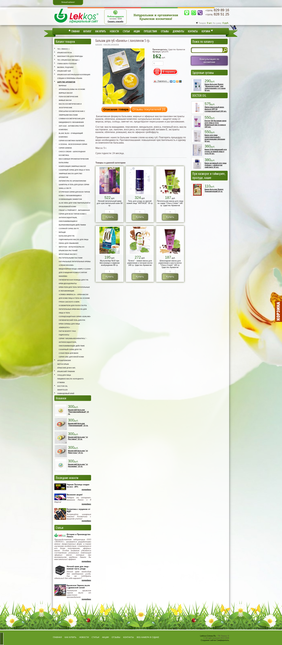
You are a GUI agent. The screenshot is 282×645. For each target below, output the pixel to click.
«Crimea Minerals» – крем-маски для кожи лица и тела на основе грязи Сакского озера (74, 298)
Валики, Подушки (65, 67)
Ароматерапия (64, 360)
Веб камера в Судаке (148, 637)
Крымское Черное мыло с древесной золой (78, 586)
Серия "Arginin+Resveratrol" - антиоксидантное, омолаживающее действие (73, 342)
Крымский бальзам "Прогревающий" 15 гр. (78, 424)
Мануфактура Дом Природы (70, 56)
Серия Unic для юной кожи (71, 357)
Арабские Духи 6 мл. (66, 368)
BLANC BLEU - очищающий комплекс (71, 135)
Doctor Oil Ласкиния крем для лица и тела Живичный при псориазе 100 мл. (215, 124)
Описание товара (115, 109)
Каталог (87, 31)
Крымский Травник (66, 371)
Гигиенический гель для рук (72, 320)
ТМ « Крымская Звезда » (68, 60)
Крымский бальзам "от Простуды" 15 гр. (78, 452)
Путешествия (150, 31)
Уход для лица (64, 375)
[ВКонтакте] (171, 81)
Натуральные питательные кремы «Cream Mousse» (75, 263)
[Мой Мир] (180, 81)
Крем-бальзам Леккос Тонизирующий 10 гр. (214, 190)
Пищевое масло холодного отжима (70, 380)
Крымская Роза (64, 53)
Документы (178, 31)
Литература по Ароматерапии (72, 181)
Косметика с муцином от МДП (78, 510)
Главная (75, 31)
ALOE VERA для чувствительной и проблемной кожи (74, 204)
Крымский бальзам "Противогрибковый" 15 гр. (78, 412)
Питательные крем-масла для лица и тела (73, 311)
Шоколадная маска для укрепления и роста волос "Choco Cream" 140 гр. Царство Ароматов (170, 264)
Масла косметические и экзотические (70, 105)
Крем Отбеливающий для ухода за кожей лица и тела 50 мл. (216, 151)
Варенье (62, 85)
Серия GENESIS (65, 148)
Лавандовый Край (65, 393)
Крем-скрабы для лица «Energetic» (69, 325)
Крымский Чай (64, 71)
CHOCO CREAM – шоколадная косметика (72, 153)
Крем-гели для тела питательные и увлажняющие (74, 289)
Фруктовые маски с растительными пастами (70, 256)
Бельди (62, 232)
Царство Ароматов (66, 82)
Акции (137, 31)
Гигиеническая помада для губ (73, 280)
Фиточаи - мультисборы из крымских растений (71, 248)
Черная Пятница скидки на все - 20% (78, 485)
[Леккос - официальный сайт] (76, 23)
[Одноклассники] (177, 81)
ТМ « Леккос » (63, 49)
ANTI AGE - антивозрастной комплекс (71, 127)
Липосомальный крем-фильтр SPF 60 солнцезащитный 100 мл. (216, 109)
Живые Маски (65, 100)
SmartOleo (62, 390)
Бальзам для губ (66, 236)
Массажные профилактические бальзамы (74, 160)
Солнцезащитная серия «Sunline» (75, 316)
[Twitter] (174, 81)
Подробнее (86, 490)
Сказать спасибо (115, 21)
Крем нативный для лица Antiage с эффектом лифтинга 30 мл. (215, 165)
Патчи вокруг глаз (67, 331)
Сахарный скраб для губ (70, 349)
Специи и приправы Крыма (69, 78)
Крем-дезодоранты (68, 283)
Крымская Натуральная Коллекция (73, 74)
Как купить (100, 31)
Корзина (206, 31)
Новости (114, 31)
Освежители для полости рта (73, 305)
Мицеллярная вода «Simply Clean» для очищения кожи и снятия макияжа (75, 272)
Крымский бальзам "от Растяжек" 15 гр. (78, 438)
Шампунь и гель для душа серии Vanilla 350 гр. (74, 186)
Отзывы (165, 31)
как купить (70, 637)
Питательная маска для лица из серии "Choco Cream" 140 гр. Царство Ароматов (170, 203)
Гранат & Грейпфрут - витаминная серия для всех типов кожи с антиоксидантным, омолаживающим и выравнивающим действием (74, 217)
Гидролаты (64, 335)
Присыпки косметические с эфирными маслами (72, 113)
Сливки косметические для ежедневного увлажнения (72, 120)
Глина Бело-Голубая (67, 63)
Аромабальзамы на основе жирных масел (72, 91)
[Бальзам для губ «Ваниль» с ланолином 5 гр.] (124, 104)
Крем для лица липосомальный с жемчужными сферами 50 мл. (215, 138)
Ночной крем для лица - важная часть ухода (78, 567)
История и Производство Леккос (78, 535)
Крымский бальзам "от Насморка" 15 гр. (78, 465)
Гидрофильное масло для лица (73, 239)
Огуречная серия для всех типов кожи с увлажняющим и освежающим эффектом (74, 195)
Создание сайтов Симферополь (215, 640)
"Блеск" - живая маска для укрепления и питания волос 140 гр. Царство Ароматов (140, 263)
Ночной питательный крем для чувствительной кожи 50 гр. (109, 203)
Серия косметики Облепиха (72, 140)
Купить (110, 217)
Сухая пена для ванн (68, 353)
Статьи (126, 31)
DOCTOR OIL (199, 95)
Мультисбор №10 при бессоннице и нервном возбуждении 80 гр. (110, 263)
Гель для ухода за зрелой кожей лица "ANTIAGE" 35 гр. (140, 202)
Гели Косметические (68, 96)
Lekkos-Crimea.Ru (208, 636)
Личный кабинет (68, 2)
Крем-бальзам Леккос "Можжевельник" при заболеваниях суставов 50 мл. (215, 87)
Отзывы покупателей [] (148, 109)
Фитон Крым (63, 364)
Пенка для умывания (68, 243)
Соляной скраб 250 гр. (69, 228)
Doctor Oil (62, 386)
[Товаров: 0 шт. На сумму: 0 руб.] (278, 311)
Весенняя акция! (75, 495)
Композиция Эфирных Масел (72, 166)
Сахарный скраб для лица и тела (74, 170)
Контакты (193, 31)
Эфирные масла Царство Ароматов (70, 175)
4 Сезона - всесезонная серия (73, 144)
